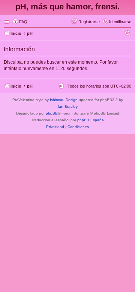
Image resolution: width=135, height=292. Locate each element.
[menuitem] (19, 21)
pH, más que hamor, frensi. (67, 6)
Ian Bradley (68, 106)
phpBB (52, 113)
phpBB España (90, 120)
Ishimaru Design (64, 100)
